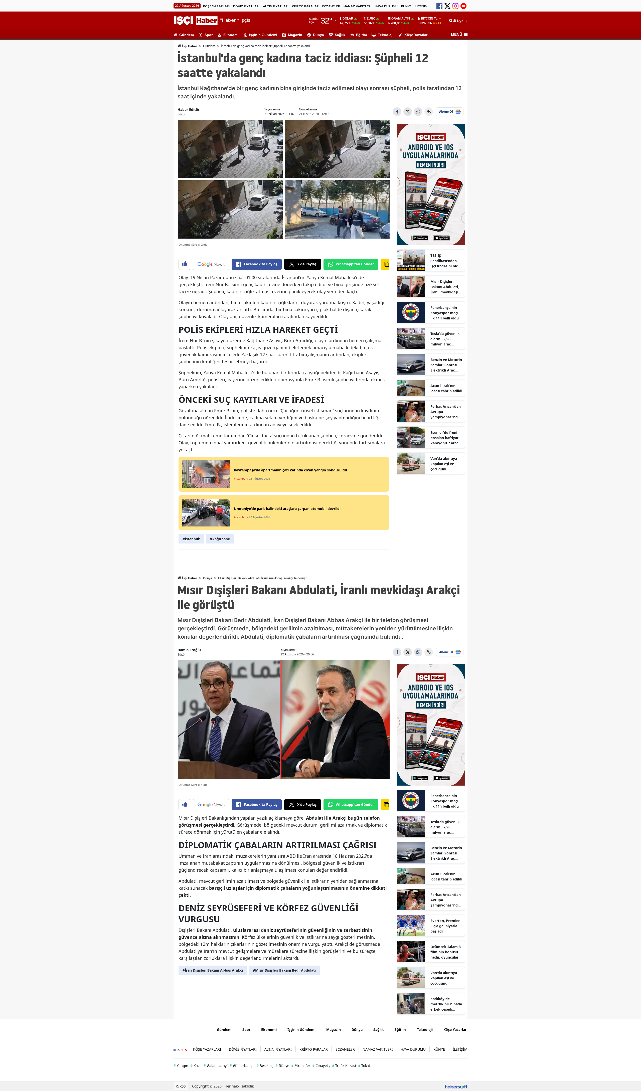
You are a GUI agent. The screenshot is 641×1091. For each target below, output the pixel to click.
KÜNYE (406, 6)
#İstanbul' (191, 538)
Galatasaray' (216, 1065)
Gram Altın (400, 18)
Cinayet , (321, 1065)
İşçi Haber (189, 46)
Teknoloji (386, 35)
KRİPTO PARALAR (305, 6)
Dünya (318, 35)
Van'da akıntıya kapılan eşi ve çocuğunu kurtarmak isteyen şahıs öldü (445, 464)
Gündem (186, 35)
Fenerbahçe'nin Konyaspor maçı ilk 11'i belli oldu (444, 312)
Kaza (196, 1065)
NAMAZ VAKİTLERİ (357, 6)
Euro (371, 18)
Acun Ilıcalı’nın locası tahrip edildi (446, 388)
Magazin (295, 35)
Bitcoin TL (429, 18)
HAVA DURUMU (386, 6)
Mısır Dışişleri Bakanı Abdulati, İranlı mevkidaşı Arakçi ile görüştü (445, 287)
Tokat (364, 1065)
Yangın (181, 1065)
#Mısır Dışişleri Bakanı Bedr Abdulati (284, 970)
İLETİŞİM (421, 6)
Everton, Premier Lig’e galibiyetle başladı (445, 926)
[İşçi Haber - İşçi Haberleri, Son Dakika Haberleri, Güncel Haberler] (191, 1029)
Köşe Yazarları (416, 35)
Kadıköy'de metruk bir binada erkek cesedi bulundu (446, 1004)
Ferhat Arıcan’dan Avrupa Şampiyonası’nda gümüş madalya (445, 412)
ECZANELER (331, 6)
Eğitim (361, 35)
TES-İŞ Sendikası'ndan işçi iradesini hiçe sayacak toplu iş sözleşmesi (445, 261)
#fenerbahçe (242, 1065)
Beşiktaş (264, 1065)
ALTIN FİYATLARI (275, 6)
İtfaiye (282, 1065)
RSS (182, 1086)
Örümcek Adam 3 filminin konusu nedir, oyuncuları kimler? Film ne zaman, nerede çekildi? (445, 952)
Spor (209, 35)
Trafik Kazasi (344, 1065)
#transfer (300, 1065)
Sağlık (340, 35)
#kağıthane (220, 538)
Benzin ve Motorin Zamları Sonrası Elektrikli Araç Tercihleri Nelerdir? (446, 365)
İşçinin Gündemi (263, 35)
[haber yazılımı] (456, 1086)
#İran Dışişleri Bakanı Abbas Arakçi (213, 970)
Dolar (348, 18)
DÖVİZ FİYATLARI (246, 6)
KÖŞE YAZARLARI (216, 6)
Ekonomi (230, 35)
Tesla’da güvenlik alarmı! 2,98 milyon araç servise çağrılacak (445, 339)
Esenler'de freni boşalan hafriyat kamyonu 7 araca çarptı (445, 438)
